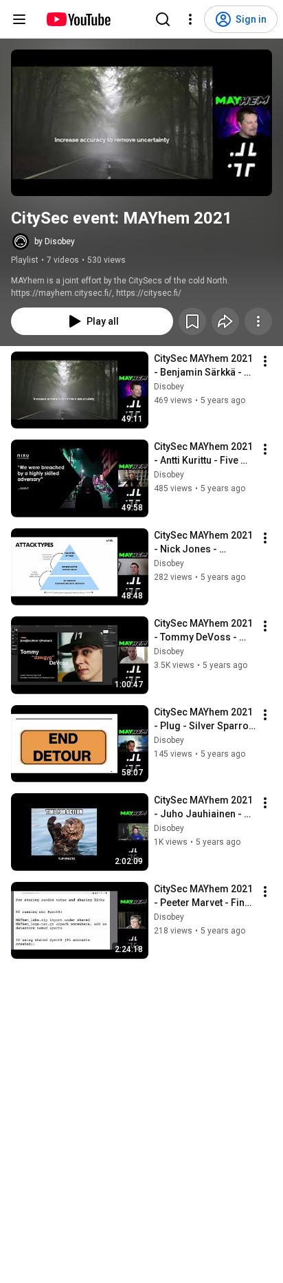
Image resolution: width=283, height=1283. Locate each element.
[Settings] (190, 19)
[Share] (225, 321)
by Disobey (54, 241)
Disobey (169, 386)
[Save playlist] (192, 321)
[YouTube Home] (78, 19)
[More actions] (258, 321)
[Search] (163, 19)
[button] (141, 123)
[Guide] (19, 19)
